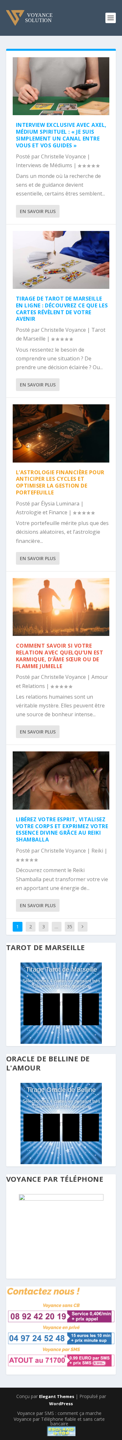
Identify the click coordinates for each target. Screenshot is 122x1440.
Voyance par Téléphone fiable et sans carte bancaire (59, 1421)
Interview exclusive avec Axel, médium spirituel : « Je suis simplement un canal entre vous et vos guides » (61, 135)
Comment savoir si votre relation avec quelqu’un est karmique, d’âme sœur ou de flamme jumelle (59, 655)
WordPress (61, 1403)
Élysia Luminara (60, 503)
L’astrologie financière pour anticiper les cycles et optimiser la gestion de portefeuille (60, 482)
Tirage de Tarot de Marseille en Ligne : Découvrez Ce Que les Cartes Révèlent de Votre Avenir (62, 308)
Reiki (97, 850)
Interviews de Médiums (44, 165)
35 (69, 926)
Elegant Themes (56, 1396)
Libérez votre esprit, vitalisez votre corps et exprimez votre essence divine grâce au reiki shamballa (62, 829)
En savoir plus (38, 211)
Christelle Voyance (63, 156)
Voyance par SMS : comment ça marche (59, 1413)
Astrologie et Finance (41, 512)
